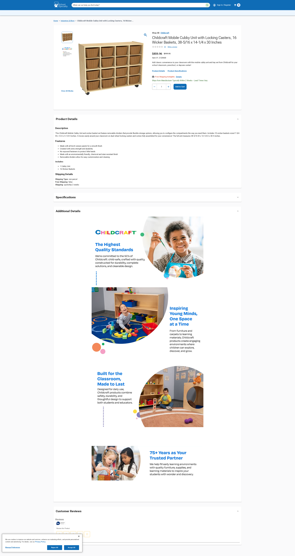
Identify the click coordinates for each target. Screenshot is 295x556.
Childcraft (165, 33)
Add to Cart (180, 87)
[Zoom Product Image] (145, 35)
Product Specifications (177, 71)
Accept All (71, 547)
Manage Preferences (12, 547)
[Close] (78, 536)
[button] (222, 5)
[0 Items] (235, 5)
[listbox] (67, 61)
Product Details (158, 71)
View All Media (67, 91)
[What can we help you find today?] (207, 5)
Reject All (54, 547)
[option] (67, 39)
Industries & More (67, 21)
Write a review (172, 47)
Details (179, 77)
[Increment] (168, 87)
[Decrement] (154, 87)
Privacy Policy (40, 542)
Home (55, 21)
